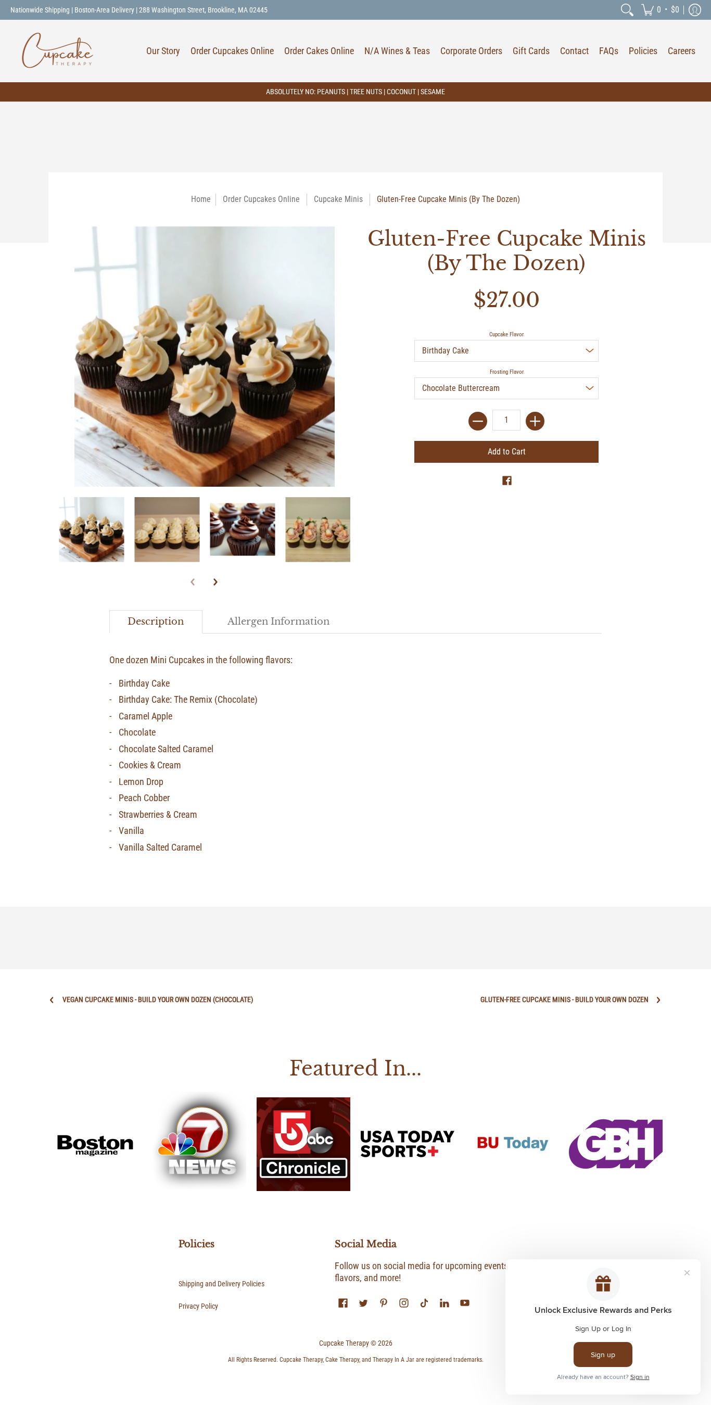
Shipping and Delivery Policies (221, 1284)
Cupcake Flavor (506, 334)
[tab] (156, 622)
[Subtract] (477, 421)
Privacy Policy (198, 1306)
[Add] (535, 421)
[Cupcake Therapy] (57, 51)
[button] (660, 10)
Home (201, 199)
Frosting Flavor (507, 372)
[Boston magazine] (95, 1144)
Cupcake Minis (338, 199)
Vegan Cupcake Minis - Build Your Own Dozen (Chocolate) (157, 999)
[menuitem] (627, 10)
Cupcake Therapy (344, 1343)
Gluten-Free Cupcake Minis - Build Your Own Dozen (564, 999)
